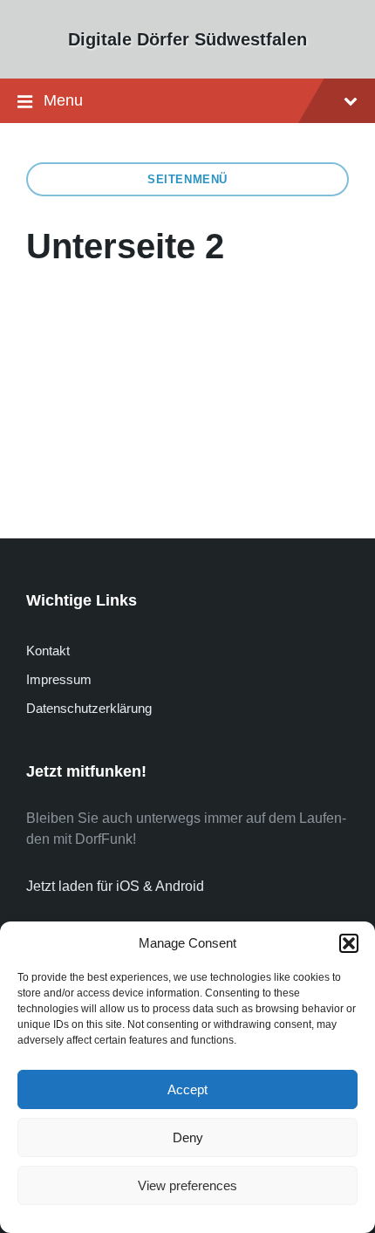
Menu (63, 100)
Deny (188, 1137)
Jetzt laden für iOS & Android (115, 886)
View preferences (187, 1185)
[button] (349, 943)
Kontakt (48, 650)
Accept (187, 1089)
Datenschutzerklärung (89, 708)
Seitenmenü (187, 179)
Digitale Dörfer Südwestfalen (187, 39)
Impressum (59, 679)
